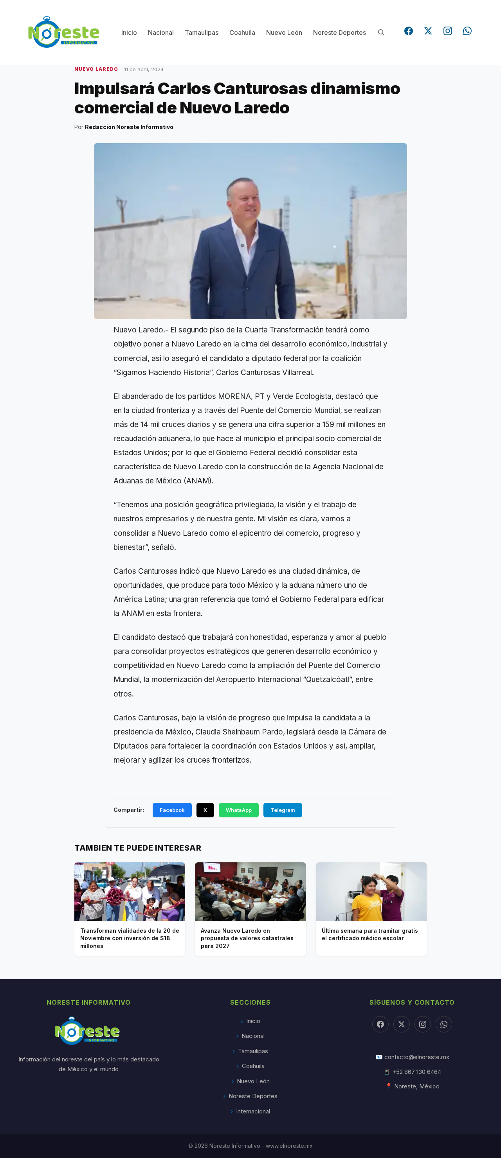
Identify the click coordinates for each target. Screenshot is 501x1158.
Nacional (161, 32)
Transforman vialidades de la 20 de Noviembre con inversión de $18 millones (129, 938)
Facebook (172, 810)
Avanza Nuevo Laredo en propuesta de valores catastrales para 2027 (247, 938)
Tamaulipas (201, 32)
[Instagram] (448, 31)
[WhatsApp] (467, 31)
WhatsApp (239, 810)
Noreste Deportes (339, 32)
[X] (401, 1024)
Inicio (129, 32)
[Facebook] (409, 31)
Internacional (253, 1111)
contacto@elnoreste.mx (416, 1057)
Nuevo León (284, 32)
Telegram (282, 810)
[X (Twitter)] (428, 31)
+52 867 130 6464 (416, 1071)
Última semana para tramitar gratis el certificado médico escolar (370, 934)
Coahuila (242, 32)
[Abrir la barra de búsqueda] (381, 32)
